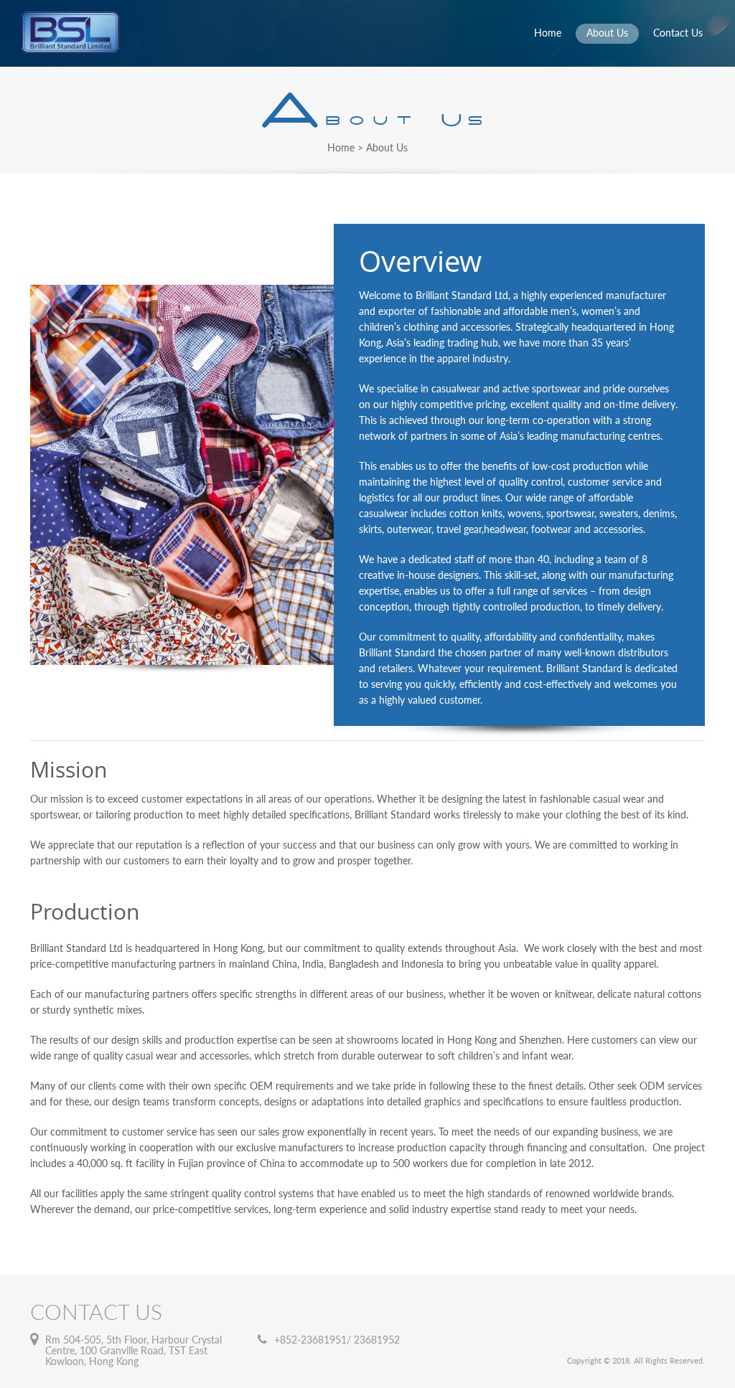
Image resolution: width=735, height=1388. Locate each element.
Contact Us (678, 33)
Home (547, 33)
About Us (607, 33)
